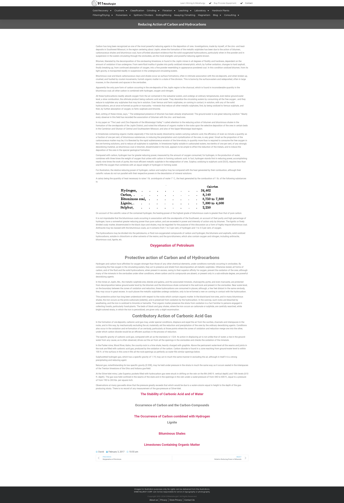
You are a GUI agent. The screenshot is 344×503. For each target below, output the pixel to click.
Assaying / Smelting (184, 15)
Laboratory (200, 10)
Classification (137, 10)
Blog (215, 15)
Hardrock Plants (220, 10)
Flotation (167, 10)
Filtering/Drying (101, 15)
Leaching (183, 10)
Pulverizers (122, 15)
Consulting (230, 15)
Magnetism (204, 15)
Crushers (119, 10)
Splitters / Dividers (143, 15)
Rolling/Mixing (163, 15)
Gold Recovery (100, 10)
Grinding (151, 10)
